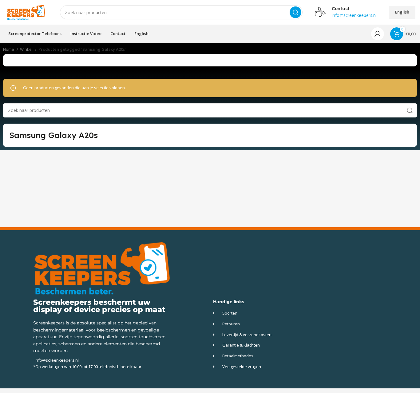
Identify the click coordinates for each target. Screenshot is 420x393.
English (402, 12)
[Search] (295, 12)
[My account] (377, 34)
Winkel (27, 49)
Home (9, 49)
